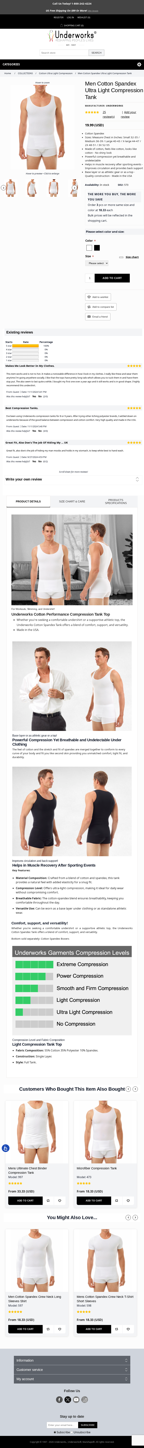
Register (58, 17)
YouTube (76, 1399)
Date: (24, 391)
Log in (70, 17)
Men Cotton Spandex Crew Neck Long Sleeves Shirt (34, 1299)
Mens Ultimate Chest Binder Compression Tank (27, 1170)
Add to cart (112, 278)
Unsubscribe (82, 1432)
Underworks (114, 105)
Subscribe (63, 1432)
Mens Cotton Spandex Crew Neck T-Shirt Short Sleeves (105, 1299)
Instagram (84, 1399)
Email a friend (100, 316)
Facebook (59, 1399)
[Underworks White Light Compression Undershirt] (105, 1132)
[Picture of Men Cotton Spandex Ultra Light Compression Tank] (10, 188)
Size (88, 256)
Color (89, 241)
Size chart (132, 257)
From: (9, 391)
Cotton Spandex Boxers (55, 938)
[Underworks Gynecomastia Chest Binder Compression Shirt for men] (36, 1132)
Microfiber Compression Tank (97, 1168)
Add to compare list (103, 306)
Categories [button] (11, 64)
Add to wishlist (100, 297)
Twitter (67, 1399)
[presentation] (3, 187)
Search (96, 52)
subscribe (88, 1425)
